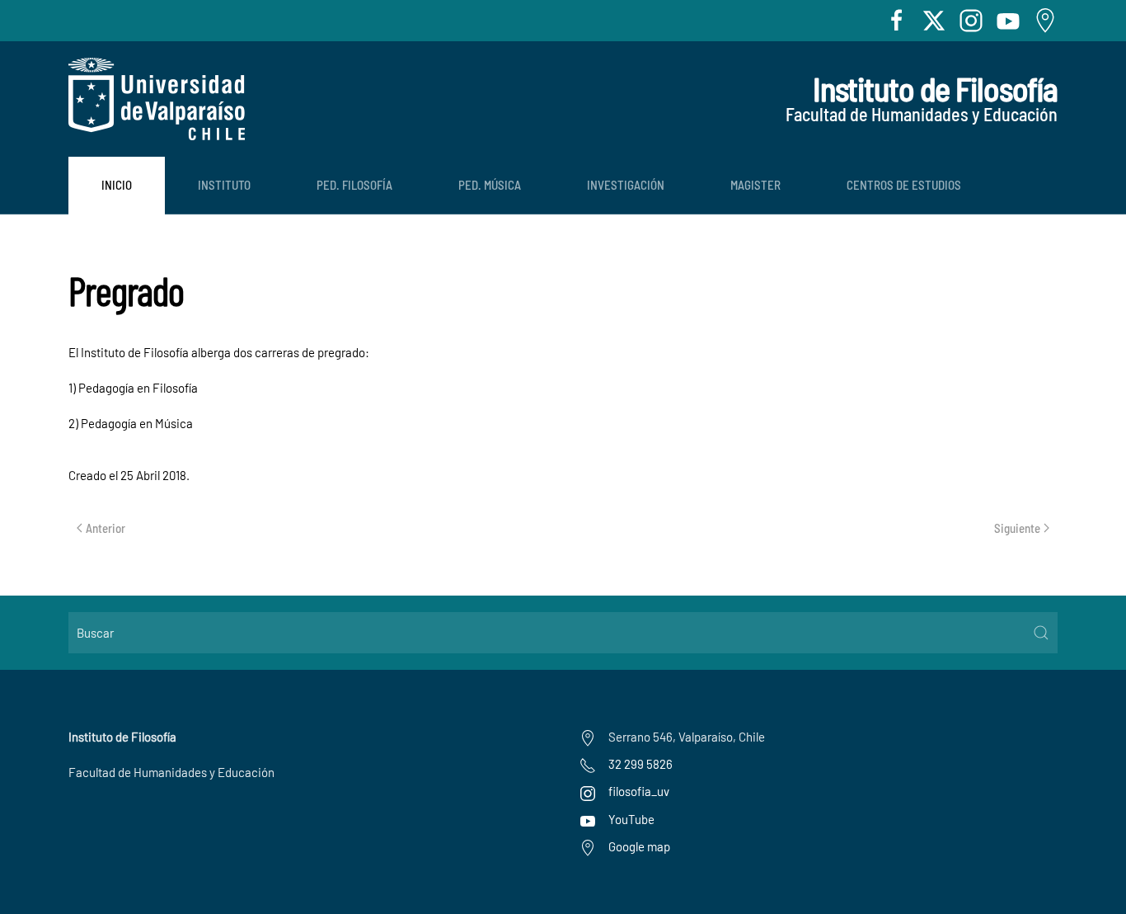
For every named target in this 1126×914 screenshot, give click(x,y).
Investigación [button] (625, 184)
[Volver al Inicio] (156, 99)
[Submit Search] (1041, 632)
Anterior (105, 528)
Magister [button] (755, 184)
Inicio (116, 184)
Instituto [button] (224, 184)
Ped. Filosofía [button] (354, 184)
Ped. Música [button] (489, 184)
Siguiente (1017, 528)
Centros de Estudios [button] (904, 184)
